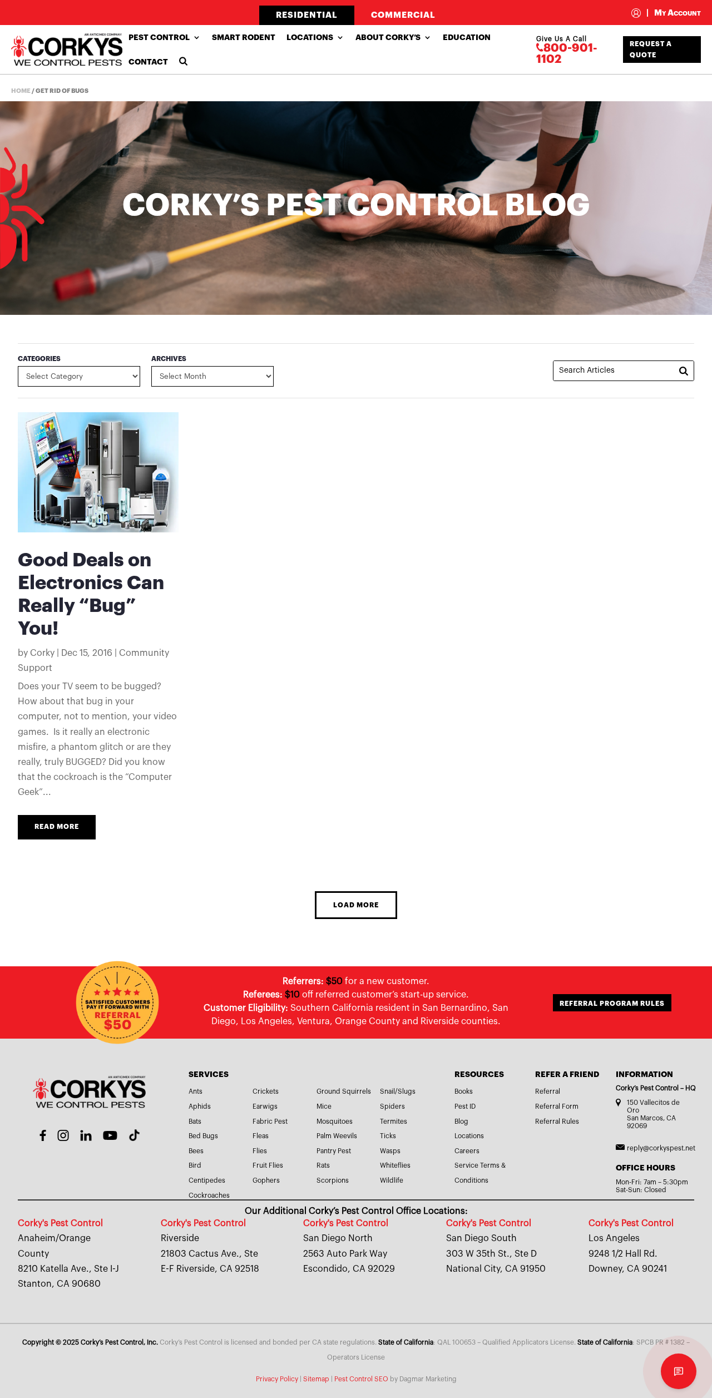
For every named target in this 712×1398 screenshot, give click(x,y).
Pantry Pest (334, 1151)
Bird (195, 1165)
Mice (324, 1106)
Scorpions (333, 1180)
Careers (466, 1151)
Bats (195, 1121)
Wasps (390, 1151)
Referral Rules (557, 1121)
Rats (323, 1165)
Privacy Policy (277, 1379)
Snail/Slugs (398, 1091)
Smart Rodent (243, 37)
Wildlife (391, 1180)
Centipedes (207, 1180)
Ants (195, 1091)
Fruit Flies (268, 1165)
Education (467, 37)
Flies (260, 1151)
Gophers (266, 1180)
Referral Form (556, 1106)
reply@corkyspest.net (661, 1148)
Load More (356, 905)
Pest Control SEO (361, 1379)
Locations (309, 37)
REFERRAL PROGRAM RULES (612, 1003)
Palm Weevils (337, 1136)
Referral (547, 1091)
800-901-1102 (566, 53)
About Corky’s (388, 37)
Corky (42, 653)
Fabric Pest (270, 1121)
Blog (461, 1121)
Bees (196, 1151)
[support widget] (678, 1371)
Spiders (392, 1106)
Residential (307, 15)
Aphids (200, 1106)
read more (56, 826)
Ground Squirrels (344, 1091)
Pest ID (465, 1106)
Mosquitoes (335, 1121)
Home (21, 91)
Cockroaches (209, 1195)
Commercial (403, 15)
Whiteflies (395, 1165)
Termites (393, 1121)
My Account (673, 13)
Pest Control (159, 37)
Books (463, 1091)
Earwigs (265, 1106)
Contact (148, 62)
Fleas (261, 1136)
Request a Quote (651, 49)
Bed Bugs (203, 1136)
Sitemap (316, 1379)
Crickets (266, 1091)
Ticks (388, 1136)
